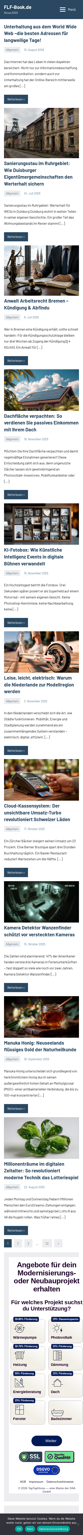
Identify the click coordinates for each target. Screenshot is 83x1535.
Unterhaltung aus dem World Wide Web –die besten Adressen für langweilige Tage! (40, 33)
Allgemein (12, 50)
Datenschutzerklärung (53, 1529)
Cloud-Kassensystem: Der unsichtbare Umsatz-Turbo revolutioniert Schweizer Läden (37, 812)
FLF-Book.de (17, 7)
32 (47, 1243)
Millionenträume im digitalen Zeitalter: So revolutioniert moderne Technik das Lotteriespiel (41, 1170)
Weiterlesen (15, 99)
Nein (30, 1529)
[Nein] (78, 1524)
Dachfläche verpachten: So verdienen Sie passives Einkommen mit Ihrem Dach (41, 422)
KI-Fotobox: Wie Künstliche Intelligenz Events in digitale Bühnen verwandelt (33, 556)
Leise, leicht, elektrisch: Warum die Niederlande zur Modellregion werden (39, 684)
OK (19, 1529)
